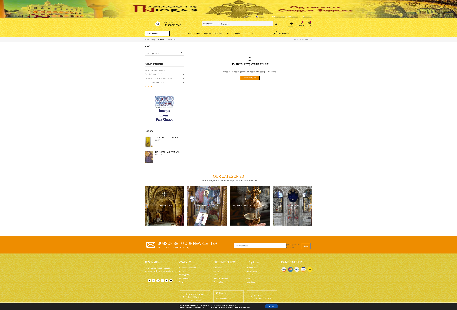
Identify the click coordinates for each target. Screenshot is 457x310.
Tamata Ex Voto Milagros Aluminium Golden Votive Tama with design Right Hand (168, 137)
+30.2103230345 (172, 25)
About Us (207, 33)
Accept (271, 306)
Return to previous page (303, 39)
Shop (198, 33)
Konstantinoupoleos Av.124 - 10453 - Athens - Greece (196, 297)
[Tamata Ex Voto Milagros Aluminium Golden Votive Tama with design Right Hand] (149, 142)
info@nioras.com (284, 33)
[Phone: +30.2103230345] (252, 297)
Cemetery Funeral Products (157, 78)
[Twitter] (153, 280)
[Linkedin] (166, 280)
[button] (146, 206)
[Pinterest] (162, 280)
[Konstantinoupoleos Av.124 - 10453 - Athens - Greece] (184, 297)
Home (190, 33)
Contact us (249, 33)
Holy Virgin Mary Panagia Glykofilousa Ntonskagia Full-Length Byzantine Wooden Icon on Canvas (168, 152)
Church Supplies (152, 82)
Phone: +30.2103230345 (262, 297)
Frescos (229, 33)
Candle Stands (151, 74)
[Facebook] (149, 280)
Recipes (238, 33)
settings (246, 307)
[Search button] (275, 23)
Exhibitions (218, 33)
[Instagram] (158, 280)
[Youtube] (171, 280)
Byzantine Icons (151, 70)
